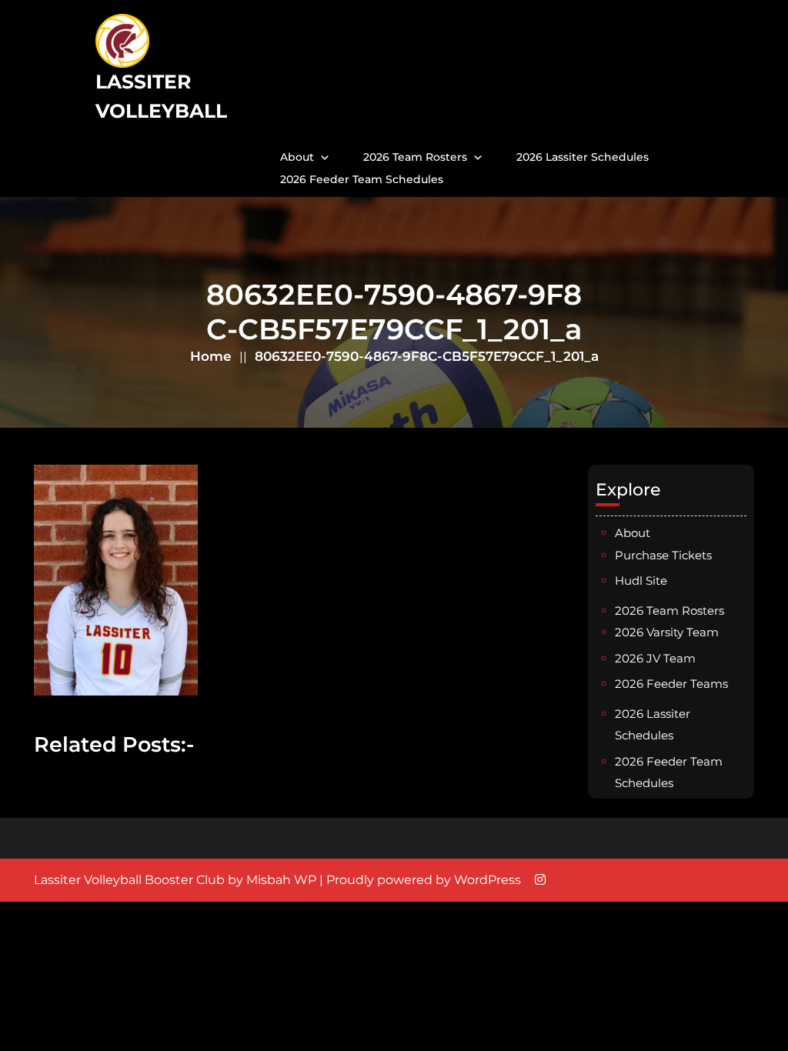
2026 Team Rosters (415, 157)
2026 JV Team (655, 658)
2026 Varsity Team (667, 632)
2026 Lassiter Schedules (582, 157)
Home (211, 356)
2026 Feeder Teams (671, 683)
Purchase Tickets (663, 555)
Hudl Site (641, 580)
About (297, 157)
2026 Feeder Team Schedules (361, 179)
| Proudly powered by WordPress (420, 879)
